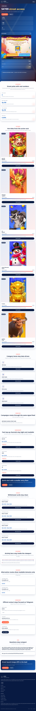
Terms (29, 708)
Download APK (4, 14)
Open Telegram (5, 632)
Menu (34, 1)
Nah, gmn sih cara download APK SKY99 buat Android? (12, 653)
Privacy (31, 708)
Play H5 (11, 667)
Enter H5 (10, 484)
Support (34, 708)
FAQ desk (2, 691)
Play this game (18, 165)
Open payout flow (18, 507)
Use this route (18, 447)
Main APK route (5, 622)
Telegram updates (3, 699)
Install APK (4, 484)
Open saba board (18, 405)
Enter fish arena (18, 393)
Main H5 (11, 14)
